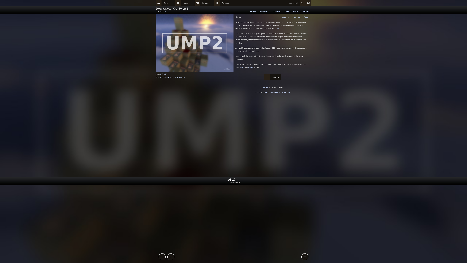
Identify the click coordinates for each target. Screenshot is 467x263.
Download (264, 11)
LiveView (285, 17)
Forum (205, 3)
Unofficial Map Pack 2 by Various (277, 92)
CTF (161, 77)
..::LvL (231, 180)
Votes (287, 11)
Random (225, 3)
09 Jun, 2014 (164, 74)
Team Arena (169, 77)
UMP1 (242, 67)
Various (163, 11)
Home (185, 3)
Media (295, 11)
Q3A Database (234, 182)
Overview (305, 11)
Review (253, 11)
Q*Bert (277, 28)
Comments (276, 11)
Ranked (265, 87)
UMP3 (250, 67)
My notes (296, 17)
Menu (165, 3)
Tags (157, 77)
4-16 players (180, 77)
